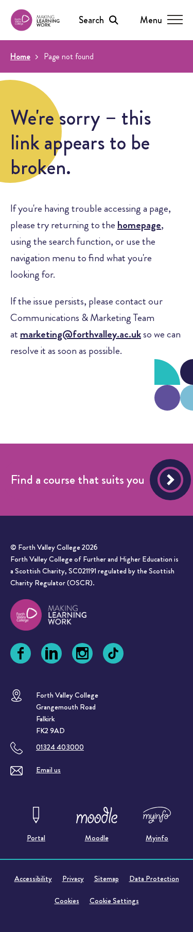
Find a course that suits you (78, 479)
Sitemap (106, 878)
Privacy (73, 878)
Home (20, 56)
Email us (48, 770)
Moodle (97, 838)
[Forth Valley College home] (58, 615)
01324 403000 (60, 747)
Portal (36, 838)
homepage (139, 224)
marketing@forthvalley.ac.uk (80, 334)
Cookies (67, 900)
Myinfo (157, 838)
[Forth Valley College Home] (35, 20)
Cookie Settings (114, 900)
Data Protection (154, 878)
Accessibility (33, 878)
